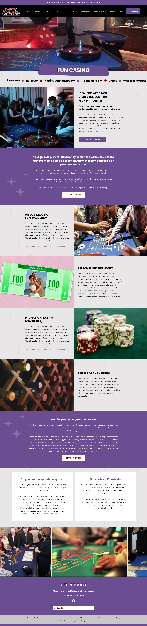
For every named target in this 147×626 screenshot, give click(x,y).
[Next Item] (143, 552)
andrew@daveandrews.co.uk (68, 3)
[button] (71, 11)
